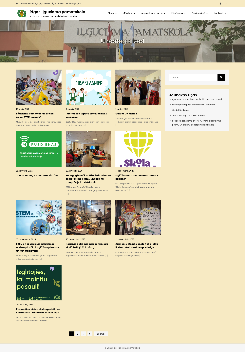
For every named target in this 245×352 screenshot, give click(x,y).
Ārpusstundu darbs (151, 13)
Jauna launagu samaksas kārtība (37, 175)
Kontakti (218, 13)
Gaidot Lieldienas (126, 113)
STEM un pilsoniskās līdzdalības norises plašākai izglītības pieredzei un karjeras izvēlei (38, 247)
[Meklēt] (221, 77)
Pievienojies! (198, 13)
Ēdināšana (177, 13)
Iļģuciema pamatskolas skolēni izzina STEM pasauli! (35, 115)
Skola (111, 13)
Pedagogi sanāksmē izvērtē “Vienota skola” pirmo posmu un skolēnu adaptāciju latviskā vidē (88, 179)
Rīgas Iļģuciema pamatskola (57, 11)
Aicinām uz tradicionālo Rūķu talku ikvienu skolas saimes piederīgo (136, 245)
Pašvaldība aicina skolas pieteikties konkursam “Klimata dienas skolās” (38, 311)
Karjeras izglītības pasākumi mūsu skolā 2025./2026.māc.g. (87, 245)
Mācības (127, 13)
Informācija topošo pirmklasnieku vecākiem (194, 104)
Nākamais (100, 333)
